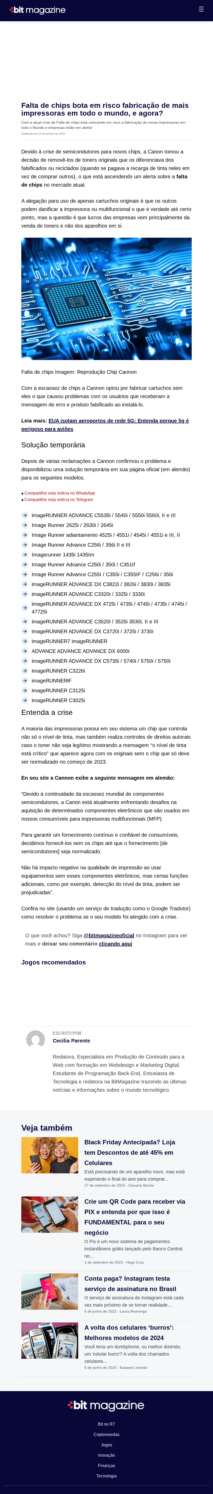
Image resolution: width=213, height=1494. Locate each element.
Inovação (106, 1455)
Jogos (106, 1445)
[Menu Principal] (201, 10)
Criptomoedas (106, 1434)
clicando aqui (115, 944)
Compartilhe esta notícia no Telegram (57, 499)
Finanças (106, 1465)
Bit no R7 (106, 1424)
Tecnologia (106, 1476)
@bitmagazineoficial (109, 935)
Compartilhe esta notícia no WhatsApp (58, 493)
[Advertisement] (106, 60)
